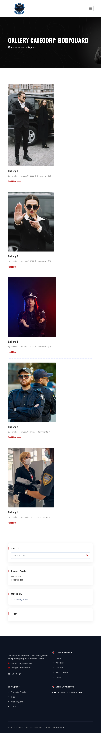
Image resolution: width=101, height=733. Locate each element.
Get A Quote (62, 672)
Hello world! (17, 579)
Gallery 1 (13, 512)
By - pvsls (12, 176)
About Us (60, 662)
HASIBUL (60, 727)
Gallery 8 (13, 171)
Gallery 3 (13, 342)
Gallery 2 (13, 427)
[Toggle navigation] (90, 8)
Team (58, 677)
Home (14, 47)
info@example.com (21, 667)
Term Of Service (19, 692)
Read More (12, 181)
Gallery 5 (13, 256)
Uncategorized (21, 599)
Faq (13, 697)
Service (59, 667)
